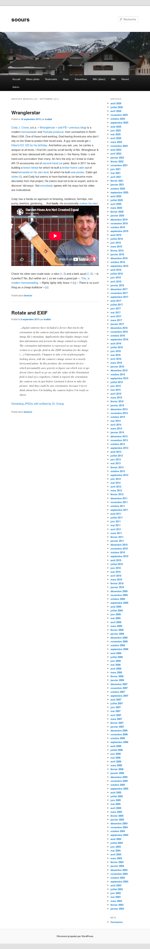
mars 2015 (116, 397)
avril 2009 (115, 622)
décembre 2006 (119, 730)
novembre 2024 (119, 146)
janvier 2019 (117, 254)
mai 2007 (115, 711)
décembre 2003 (119, 870)
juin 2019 (115, 242)
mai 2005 (115, 804)
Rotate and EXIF (29, 312)
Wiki (113, 79)
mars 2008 (116, 672)
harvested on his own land (32, 172)
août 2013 (115, 451)
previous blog (77, 127)
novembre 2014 (119, 413)
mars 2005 (116, 812)
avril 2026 (115, 111)
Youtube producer (53, 132)
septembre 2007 (119, 695)
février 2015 (116, 401)
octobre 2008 (117, 645)
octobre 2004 (117, 831)
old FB (63, 127)
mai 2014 (115, 420)
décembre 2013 (119, 436)
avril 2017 (115, 316)
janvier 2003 (117, 908)
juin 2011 (115, 521)
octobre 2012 (117, 471)
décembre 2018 (119, 258)
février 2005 (116, 815)
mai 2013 (115, 463)
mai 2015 (115, 389)
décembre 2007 (119, 684)
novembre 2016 (119, 331)
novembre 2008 (119, 641)
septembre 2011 (119, 510)
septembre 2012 (119, 475)
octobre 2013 (117, 444)
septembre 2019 (119, 231)
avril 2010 (115, 575)
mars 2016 (116, 362)
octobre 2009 (117, 599)
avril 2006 (115, 761)
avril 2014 (115, 424)
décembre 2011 (119, 498)
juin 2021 (115, 169)
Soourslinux (81, 79)
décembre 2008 (119, 637)
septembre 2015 (119, 378)
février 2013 (116, 467)
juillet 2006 (116, 750)
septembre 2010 (119, 556)
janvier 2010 (117, 587)
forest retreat (30, 167)
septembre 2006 (119, 742)
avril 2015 (115, 393)
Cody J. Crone (20, 127)
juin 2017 (115, 308)
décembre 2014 (119, 409)
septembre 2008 (119, 649)
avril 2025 (115, 138)
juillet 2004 (116, 843)
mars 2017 (116, 320)
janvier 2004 (117, 866)
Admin (15, 87)
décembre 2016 (119, 328)
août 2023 (115, 149)
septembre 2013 (119, 448)
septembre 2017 (119, 297)
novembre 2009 (119, 595)
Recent (125, 79)
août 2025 (115, 126)
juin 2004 (115, 846)
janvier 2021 (117, 184)
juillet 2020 (116, 200)
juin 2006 (115, 753)
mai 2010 (115, 571)
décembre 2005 (119, 777)
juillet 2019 (116, 238)
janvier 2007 (117, 726)
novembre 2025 (119, 115)
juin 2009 (115, 614)
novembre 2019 (119, 223)
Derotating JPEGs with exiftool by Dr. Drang (37, 403)
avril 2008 (115, 668)
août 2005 (115, 792)
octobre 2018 (117, 262)
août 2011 (115, 513)
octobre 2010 (117, 552)
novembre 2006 (119, 734)
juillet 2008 (116, 657)
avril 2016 (115, 359)
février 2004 (116, 862)
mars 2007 (116, 719)
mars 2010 (116, 579)
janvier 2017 (117, 324)
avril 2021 (115, 177)
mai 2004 (115, 850)
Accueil (16, 79)
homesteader (29, 132)
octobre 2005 (117, 784)
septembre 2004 (119, 835)
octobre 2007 (117, 692)
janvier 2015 (117, 405)
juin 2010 (115, 568)
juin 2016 (115, 351)
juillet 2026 (116, 107)
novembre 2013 (119, 440)
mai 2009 (115, 618)
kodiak (48, 119)
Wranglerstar (25, 112)
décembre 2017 (119, 289)
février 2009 (116, 630)
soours (20, 19)
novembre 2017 (119, 293)
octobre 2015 (117, 374)
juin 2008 (115, 661)
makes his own (88, 203)
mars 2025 (116, 142)
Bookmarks (51, 79)
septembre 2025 (119, 122)
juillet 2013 (116, 455)
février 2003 (116, 904)
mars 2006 (116, 765)
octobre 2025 (117, 118)
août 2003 (115, 885)
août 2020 (115, 196)
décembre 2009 (119, 591)
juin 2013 (115, 459)
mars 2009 (116, 626)
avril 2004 (115, 854)
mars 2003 (116, 901)
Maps (66, 79)
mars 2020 (116, 207)
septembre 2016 (119, 339)
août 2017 (115, 300)
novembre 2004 (119, 827)
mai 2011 (115, 525)
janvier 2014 (117, 432)
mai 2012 (115, 482)
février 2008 (116, 676)
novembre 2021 (119, 165)
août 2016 (115, 343)
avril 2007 (115, 715)
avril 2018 (115, 281)
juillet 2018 (116, 273)
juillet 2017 (116, 304)
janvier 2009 (117, 633)
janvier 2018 (117, 285)
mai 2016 (115, 355)
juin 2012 (115, 479)
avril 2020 (115, 204)
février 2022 (116, 161)
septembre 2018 (119, 266)
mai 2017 (115, 312)
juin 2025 (115, 130)
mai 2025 (115, 134)
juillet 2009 (116, 610)
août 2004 (115, 839)
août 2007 (115, 699)
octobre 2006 (117, 738)
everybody (46, 185)
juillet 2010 (116, 564)
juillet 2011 (116, 517)
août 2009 (115, 606)
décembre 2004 (119, 823)
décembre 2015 (119, 370)
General (28, 295)
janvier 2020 (117, 215)
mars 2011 (116, 533)
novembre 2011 (119, 502)
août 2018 (115, 269)
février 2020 (116, 211)
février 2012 (116, 494)
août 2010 (115, 560)
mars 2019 (116, 246)
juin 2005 (115, 800)
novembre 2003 (119, 874)
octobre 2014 (117, 417)
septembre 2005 (119, 788)
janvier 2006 (117, 773)
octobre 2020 (117, 188)
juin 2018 (115, 277)
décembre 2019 (119, 219)
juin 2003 (115, 893)
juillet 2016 (116, 347)
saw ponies (77, 172)
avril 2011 (115, 529)
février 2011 (116, 537)
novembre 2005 (119, 781)
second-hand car (52, 163)
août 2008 (115, 653)
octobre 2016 (117, 335)
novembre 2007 (119, 688)
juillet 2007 (116, 703)
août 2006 (115, 746)
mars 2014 (116, 428)
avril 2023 (115, 153)
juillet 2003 (116, 889)
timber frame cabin (73, 167)
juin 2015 (115, 386)
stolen (14, 176)
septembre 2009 (119, 602)
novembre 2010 (119, 548)
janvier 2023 (117, 157)
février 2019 (116, 250)
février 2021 (116, 180)
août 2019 (115, 235)
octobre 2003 (117, 877)
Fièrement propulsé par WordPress (75, 936)
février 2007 (116, 722)
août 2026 (115, 103)
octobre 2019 (117, 227)
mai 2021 (115, 173)
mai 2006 (115, 757)
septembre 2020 (119, 192)
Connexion (116, 922)
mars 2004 (116, 858)
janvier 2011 (117, 540)
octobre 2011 (117, 506)
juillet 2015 (116, 382)
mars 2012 (116, 490)
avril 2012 (115, 486)
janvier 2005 (117, 819)
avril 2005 (115, 808)
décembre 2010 (119, 544)
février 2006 (116, 769)
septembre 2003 (119, 881)
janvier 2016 (117, 366)
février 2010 (116, 583)
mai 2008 (115, 664)
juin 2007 (115, 707)
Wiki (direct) (99, 79)
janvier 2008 (117, 680)
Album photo (32, 79)
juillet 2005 (116, 796)
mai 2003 (115, 897)
